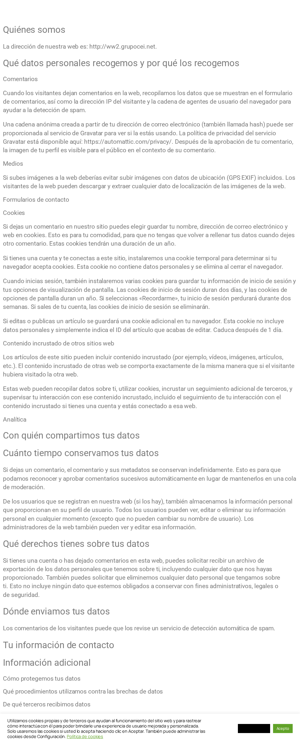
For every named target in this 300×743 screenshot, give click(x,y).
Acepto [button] (283, 728)
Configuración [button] (254, 728)
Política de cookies (85, 736)
